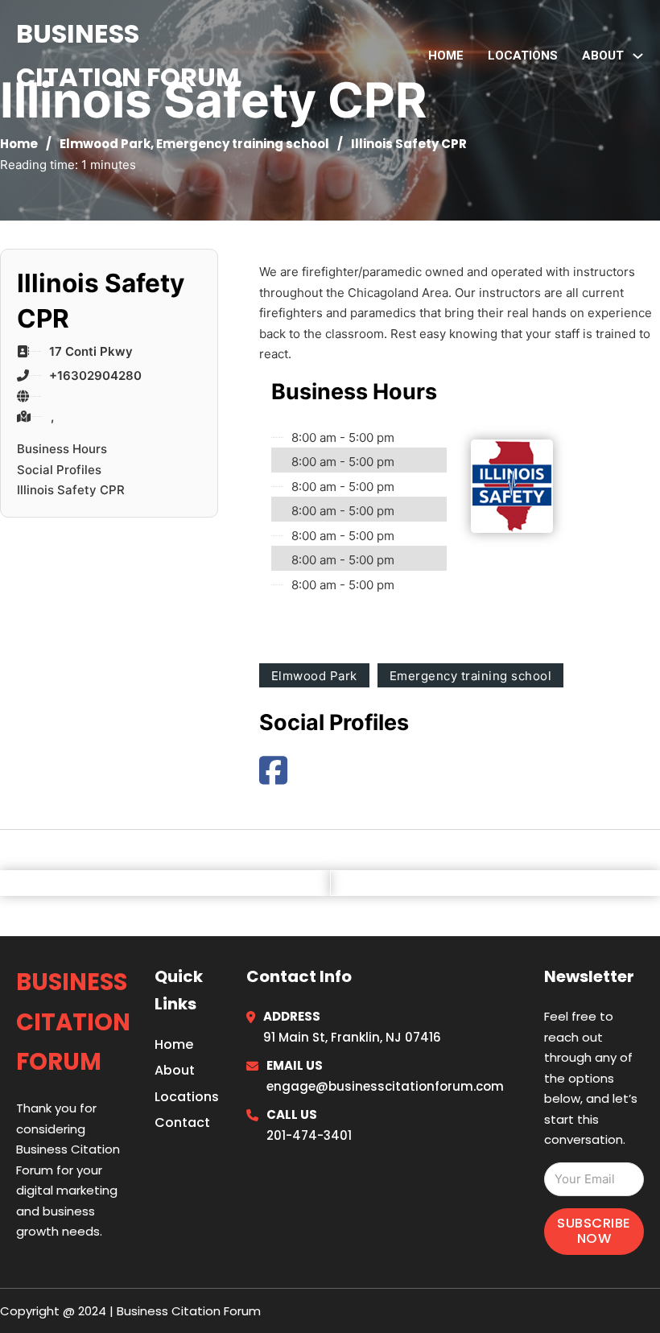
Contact (182, 1122)
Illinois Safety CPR (71, 489)
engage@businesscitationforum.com (385, 1086)
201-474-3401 (309, 1135)
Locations (523, 55)
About (175, 1070)
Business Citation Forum (128, 55)
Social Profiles (59, 469)
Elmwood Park (105, 143)
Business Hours (62, 448)
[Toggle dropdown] (638, 56)
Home (446, 55)
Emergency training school (242, 143)
